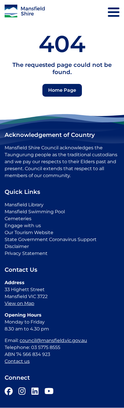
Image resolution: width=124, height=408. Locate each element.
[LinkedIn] (35, 392)
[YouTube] (49, 392)
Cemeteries (18, 218)
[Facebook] (9, 392)
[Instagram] (22, 392)
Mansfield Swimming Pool (35, 211)
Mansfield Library (24, 204)
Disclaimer (17, 246)
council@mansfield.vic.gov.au (53, 340)
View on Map (19, 303)
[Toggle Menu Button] (114, 12)
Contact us (17, 361)
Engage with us (23, 225)
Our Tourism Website (29, 232)
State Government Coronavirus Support (51, 239)
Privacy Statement (26, 253)
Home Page (62, 90)
